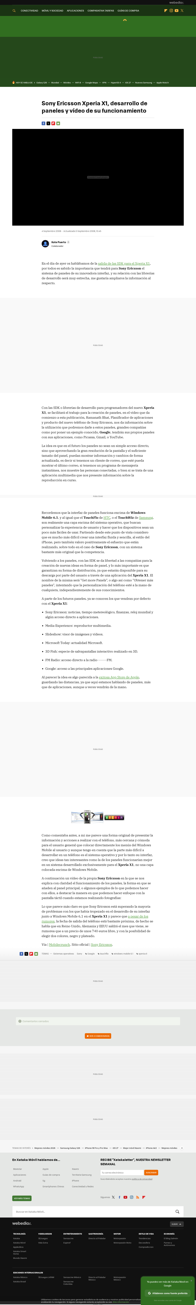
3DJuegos (43, 1238)
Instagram (171, 10)
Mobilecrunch (59, 944)
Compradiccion (146, 1246)
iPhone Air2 (151, 1147)
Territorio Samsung (82, 1174)
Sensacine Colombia (68, 1282)
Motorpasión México (120, 1278)
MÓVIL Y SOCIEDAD (52, 10)
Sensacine (68, 1238)
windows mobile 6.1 (123, 953)
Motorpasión (120, 1238)
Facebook (43, 123)
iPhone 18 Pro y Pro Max (96, 1147)
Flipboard (166, 10)
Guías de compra (51, 1174)
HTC (107, 517)
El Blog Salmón (171, 1238)
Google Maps (91, 82)
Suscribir (151, 1172)
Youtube (176, 10)
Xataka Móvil (19, 1242)
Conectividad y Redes (83, 1186)
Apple (46, 1168)
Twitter (182, 10)
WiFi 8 (78, 82)
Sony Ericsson (101, 944)
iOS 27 (128, 82)
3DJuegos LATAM (46, 1277)
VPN (104, 82)
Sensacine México (72, 1277)
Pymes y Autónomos (169, 1244)
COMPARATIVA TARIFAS (101, 10)
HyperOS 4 (116, 82)
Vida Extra (43, 1242)
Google (91, 953)
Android (17, 1180)
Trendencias (145, 1238)
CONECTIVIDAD (29, 10)
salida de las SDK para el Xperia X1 (124, 263)
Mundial (55, 82)
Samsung (146, 517)
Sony (79, 953)
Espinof (66, 1242)
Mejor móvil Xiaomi (132, 1147)
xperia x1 (143, 953)
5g (44, 1180)
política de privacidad (142, 1178)
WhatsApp (18, 1186)
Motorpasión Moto (122, 1242)
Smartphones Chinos (53, 1186)
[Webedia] (176, 2)
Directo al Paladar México (97, 1278)
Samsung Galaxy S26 (70, 1147)
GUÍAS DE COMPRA (128, 10)
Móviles (67, 82)
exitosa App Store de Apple (119, 677)
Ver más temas (22, 1198)
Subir (175, 1224)
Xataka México (20, 1277)
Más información (121, 1301)
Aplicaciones (19, 1174)
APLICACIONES (75, 10)
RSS (137, 1196)
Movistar (17, 1168)
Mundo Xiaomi (20, 1258)
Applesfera (18, 1246)
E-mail (58, 123)
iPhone (75, 1180)
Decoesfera (144, 1242)
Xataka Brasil (19, 1281)
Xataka (16, 1238)
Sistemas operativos (63, 953)
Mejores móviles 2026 (45, 1147)
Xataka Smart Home (19, 1252)
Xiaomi (75, 1168)
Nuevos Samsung (143, 82)
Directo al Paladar (97, 1238)
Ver (99, 1035)
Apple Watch (162, 82)
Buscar (177, 1211)
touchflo (104, 953)
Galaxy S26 (41, 82)
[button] (60, 242)
